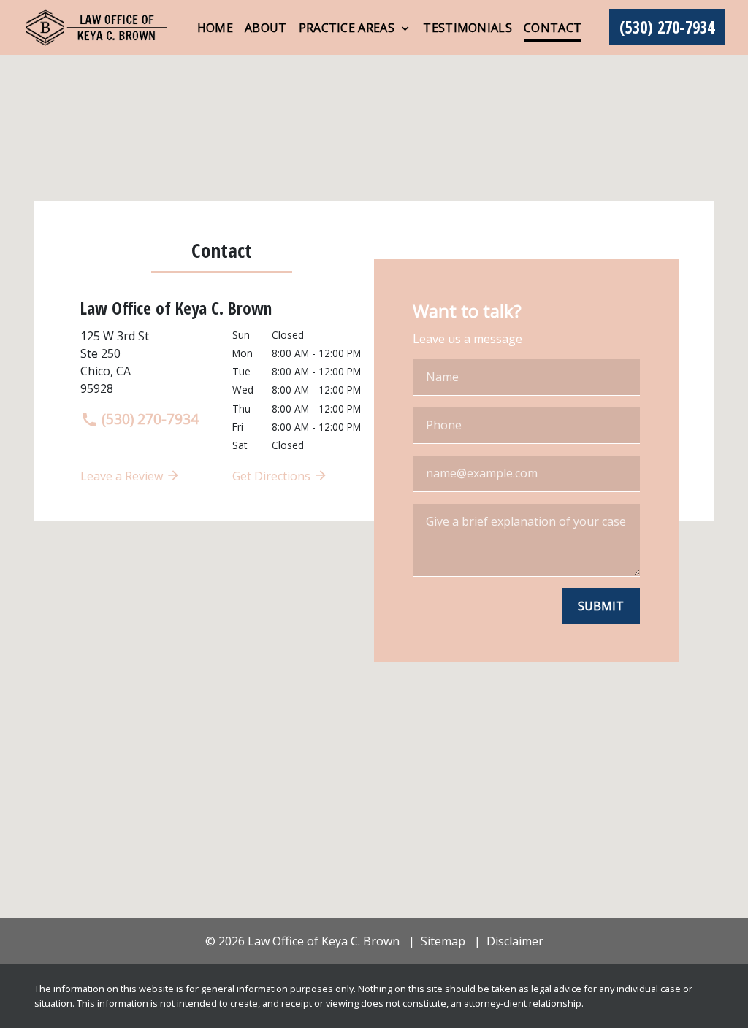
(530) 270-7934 (148, 419)
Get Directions (272, 476)
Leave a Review (123, 476)
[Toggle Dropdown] (405, 28)
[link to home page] (96, 27)
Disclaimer (514, 941)
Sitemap (443, 941)
